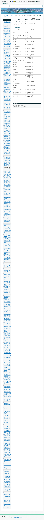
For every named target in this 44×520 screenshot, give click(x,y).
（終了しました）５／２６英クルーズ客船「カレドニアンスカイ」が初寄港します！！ (7, 245)
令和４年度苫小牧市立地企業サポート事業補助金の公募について (7, 121)
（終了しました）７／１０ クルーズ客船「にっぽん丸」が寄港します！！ (7, 228)
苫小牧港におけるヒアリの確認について (7, 299)
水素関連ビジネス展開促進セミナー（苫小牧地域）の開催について (7, 271)
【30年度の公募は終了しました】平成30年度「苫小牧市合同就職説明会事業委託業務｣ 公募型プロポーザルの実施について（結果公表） (7, 306)
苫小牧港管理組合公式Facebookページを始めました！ (7, 277)
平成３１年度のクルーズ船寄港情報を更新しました (7, 253)
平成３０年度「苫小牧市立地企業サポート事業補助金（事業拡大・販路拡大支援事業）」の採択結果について (7, 334)
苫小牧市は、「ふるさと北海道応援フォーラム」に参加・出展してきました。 (7, 198)
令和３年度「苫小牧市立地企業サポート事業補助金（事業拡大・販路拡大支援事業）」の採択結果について (7, 164)
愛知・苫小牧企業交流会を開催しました (7, 263)
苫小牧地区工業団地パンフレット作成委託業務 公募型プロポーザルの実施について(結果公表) (7, 311)
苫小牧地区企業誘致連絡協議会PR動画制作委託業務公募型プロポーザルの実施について (7, 396)
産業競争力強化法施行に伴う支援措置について (7, 508)
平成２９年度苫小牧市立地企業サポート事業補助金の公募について (7, 400)
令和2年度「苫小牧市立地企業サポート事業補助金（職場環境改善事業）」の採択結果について (7, 186)
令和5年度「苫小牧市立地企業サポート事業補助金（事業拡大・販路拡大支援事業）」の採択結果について (7, 104)
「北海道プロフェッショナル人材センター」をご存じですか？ (7, 87)
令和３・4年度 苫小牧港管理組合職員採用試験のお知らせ (7, 138)
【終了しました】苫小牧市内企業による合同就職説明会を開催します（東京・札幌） (7, 258)
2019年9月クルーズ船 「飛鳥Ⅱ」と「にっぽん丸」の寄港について (7, 218)
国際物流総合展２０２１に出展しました (7, 136)
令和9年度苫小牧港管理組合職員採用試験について (7, 29)
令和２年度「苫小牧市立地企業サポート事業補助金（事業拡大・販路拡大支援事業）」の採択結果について (7, 194)
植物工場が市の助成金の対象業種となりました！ (7, 482)
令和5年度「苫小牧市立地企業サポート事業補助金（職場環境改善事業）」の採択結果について (7, 93)
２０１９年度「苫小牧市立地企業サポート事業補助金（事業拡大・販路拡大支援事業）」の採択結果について (7, 202)
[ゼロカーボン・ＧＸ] (38, 6)
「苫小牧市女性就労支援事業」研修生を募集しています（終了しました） (7, 497)
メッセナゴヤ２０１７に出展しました (7, 360)
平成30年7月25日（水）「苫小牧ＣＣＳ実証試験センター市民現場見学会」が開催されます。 (7, 320)
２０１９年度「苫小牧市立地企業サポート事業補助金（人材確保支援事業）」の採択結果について (7, 241)
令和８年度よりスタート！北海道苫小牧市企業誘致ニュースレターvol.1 (7, 22)
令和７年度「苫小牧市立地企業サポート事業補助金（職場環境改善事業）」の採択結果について (7, 40)
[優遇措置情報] (30, 6)
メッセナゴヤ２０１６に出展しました (7, 415)
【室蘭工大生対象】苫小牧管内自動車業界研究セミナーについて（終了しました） (7, 282)
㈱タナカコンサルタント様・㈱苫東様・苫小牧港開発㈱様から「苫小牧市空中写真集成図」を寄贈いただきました (7, 404)
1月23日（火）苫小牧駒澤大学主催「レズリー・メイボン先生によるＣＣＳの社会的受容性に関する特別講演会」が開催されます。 (7, 357)
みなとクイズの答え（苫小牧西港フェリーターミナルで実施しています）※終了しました (7, 408)
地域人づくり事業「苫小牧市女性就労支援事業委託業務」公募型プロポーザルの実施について (7, 501)
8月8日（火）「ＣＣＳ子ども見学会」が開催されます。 (7, 379)
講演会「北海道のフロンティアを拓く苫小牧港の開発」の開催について (7, 131)
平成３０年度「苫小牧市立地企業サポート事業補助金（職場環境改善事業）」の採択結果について (7, 315)
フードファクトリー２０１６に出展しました (7, 422)
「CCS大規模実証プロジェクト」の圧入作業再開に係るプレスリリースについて (7, 412)
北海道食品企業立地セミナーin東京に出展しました (7, 353)
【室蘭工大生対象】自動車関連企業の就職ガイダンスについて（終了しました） (7, 346)
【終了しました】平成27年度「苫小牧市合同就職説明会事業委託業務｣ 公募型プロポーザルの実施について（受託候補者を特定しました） (7, 486)
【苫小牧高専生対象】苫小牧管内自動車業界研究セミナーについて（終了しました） (7, 249)
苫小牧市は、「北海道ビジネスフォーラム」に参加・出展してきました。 (7, 302)
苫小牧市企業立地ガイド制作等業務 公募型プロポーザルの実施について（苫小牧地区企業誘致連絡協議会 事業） (7, 67)
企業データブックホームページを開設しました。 (7, 450)
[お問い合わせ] (39, 3)
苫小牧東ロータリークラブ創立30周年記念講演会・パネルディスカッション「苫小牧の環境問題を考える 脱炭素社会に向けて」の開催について (7, 116)
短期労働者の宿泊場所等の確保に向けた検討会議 (7, 34)
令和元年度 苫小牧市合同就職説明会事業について (7, 225)
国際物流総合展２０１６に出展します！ (7, 428)
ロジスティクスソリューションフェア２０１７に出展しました (7, 372)
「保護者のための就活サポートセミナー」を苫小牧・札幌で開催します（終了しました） (7, 444)
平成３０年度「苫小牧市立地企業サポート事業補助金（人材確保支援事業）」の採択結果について (7, 330)
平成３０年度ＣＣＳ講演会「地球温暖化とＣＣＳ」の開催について (7, 266)
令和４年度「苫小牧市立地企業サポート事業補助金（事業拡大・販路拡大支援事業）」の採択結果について (7, 127)
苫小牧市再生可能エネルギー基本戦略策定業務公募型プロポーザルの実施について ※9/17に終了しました (7, 149)
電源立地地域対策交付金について (7, 494)
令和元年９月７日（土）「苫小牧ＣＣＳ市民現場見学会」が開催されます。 (7, 214)
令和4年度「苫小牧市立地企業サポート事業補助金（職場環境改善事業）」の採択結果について (7, 153)
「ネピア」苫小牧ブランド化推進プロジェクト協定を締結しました (7, 490)
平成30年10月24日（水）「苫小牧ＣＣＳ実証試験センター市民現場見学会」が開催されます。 (7, 369)
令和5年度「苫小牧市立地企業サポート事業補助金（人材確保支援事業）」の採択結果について (7, 100)
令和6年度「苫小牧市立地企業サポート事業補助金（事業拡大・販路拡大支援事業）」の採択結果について (7, 72)
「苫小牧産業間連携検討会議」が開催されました (7, 141)
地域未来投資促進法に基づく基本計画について (7, 338)
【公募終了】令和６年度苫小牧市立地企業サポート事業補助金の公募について (7, 80)
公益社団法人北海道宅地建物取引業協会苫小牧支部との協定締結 (7, 59)
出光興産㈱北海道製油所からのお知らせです (7, 160)
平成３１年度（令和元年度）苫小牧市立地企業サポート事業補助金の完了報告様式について (7, 206)
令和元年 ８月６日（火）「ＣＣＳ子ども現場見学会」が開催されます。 (7, 235)
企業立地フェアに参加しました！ (7, 479)
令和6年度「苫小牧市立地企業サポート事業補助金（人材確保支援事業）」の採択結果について (7, 76)
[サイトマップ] (35, 3)
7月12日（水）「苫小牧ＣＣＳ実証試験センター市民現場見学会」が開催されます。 (7, 382)
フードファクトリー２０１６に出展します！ (7, 426)
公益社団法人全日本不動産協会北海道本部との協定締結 (7, 37)
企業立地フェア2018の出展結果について (7, 326)
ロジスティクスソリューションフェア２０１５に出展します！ (7, 471)
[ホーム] (5, 6)
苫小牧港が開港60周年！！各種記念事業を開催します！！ (7, 97)
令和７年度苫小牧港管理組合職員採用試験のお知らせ (7, 53)
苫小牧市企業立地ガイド (7, 15)
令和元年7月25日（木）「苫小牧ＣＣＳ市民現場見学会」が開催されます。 (7, 231)
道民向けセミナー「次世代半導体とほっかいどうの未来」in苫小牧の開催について (7, 83)
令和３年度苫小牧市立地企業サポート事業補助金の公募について (7, 172)
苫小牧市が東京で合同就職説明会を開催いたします (7, 474)
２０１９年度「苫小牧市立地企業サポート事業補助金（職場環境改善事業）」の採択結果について (7, 221)
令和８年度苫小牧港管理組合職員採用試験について (7, 47)
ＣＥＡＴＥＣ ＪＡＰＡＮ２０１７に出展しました (7, 365)
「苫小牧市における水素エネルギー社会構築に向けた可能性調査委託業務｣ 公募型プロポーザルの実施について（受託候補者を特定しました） (7, 454)
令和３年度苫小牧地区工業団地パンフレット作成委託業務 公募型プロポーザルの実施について (7, 145)
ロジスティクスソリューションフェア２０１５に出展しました (7, 468)
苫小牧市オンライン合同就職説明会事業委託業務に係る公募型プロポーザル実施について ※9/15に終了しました (7, 181)
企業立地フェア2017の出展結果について (7, 389)
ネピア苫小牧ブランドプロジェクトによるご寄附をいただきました (7, 255)
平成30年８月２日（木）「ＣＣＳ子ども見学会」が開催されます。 (7, 323)
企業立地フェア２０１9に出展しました (7, 238)
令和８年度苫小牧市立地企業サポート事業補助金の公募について (7, 31)
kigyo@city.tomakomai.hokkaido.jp (18, 517)
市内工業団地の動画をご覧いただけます (7, 268)
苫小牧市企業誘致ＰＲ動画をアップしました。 (7, 340)
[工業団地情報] (22, 6)
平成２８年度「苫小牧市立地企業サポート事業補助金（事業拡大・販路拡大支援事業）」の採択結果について (7, 436)
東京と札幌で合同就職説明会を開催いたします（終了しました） (7, 447)
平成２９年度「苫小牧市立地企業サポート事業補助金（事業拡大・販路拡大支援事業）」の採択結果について (7, 376)
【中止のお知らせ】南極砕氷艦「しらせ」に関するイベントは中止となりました (7, 292)
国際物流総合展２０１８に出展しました (7, 290)
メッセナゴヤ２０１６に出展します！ (7, 420)
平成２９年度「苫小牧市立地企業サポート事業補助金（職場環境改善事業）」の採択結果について (7, 386)
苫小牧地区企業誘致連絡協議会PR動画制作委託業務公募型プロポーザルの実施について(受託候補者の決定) (7, 393)
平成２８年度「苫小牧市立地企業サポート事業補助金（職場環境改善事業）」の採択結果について (7, 440)
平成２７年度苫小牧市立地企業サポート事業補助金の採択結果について (7, 477)
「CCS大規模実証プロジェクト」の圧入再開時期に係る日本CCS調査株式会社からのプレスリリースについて (7, 432)
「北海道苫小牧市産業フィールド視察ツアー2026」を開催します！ (7, 26)
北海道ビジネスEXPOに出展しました (7, 134)
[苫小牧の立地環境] (13, 6)
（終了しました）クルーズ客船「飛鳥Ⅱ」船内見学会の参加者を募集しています (7, 296)
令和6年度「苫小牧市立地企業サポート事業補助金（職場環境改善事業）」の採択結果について (7, 62)
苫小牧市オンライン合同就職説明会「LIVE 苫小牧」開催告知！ (7, 175)
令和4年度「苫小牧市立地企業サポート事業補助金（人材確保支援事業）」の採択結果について (7, 111)
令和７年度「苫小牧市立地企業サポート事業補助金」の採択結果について (7, 56)
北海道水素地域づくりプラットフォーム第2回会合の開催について (7, 274)
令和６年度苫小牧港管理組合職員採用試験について (7, 90)
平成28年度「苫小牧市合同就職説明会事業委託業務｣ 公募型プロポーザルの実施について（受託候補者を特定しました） (7, 460)
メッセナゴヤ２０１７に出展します (7, 362)
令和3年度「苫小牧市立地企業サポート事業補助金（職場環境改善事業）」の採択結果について (7, 157)
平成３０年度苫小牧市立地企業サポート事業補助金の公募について (7, 343)
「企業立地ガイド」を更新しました (7, 261)
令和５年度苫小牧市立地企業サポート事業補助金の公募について (7, 108)
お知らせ (12, 15)
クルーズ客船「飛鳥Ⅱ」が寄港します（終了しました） (7, 287)
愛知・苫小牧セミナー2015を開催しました (7, 492)
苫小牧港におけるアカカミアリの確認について (7, 50)
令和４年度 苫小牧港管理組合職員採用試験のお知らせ (7, 124)
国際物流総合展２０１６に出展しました (7, 424)
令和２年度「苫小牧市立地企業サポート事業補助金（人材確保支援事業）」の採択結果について (7, 190)
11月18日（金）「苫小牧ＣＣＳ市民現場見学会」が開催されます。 (7, 418)
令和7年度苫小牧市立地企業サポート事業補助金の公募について (7, 44)
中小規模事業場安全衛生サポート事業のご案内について (7, 505)
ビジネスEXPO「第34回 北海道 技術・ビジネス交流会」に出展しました (7, 177)
